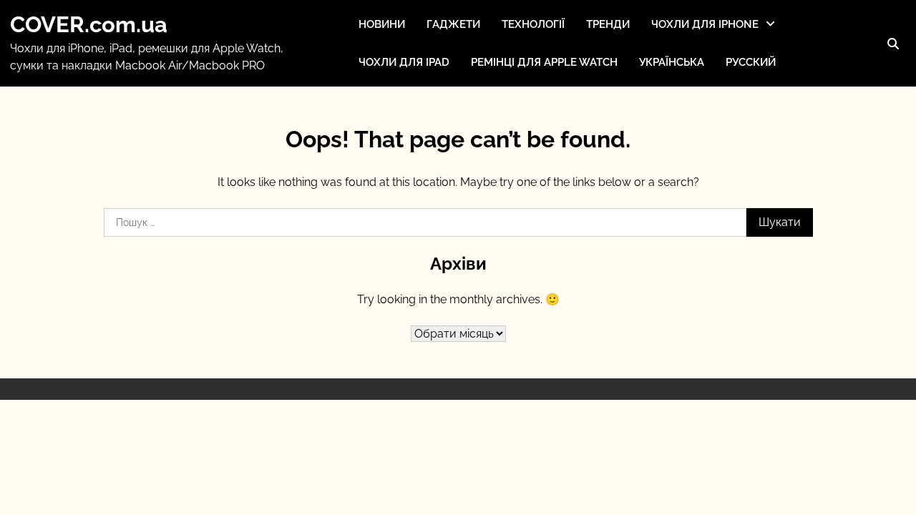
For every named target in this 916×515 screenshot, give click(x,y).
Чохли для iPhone (705, 24)
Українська (671, 62)
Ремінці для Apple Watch (544, 62)
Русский (751, 62)
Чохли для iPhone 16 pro (715, 85)
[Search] (893, 44)
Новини (382, 24)
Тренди (608, 24)
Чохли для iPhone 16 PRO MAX (717, 122)
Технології (533, 24)
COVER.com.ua (88, 24)
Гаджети (453, 24)
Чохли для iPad (404, 62)
